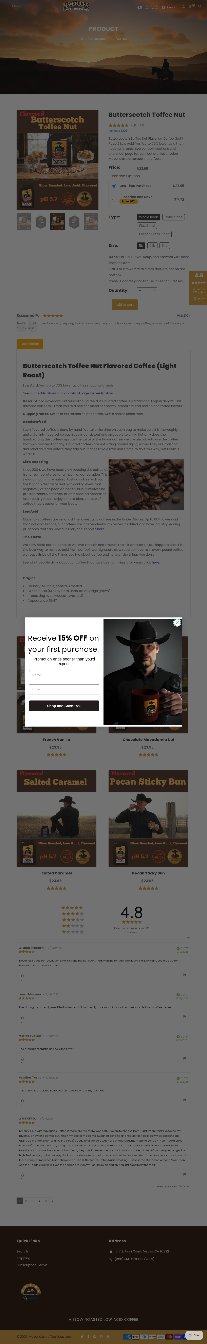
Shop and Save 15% (64, 706)
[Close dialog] (177, 622)
